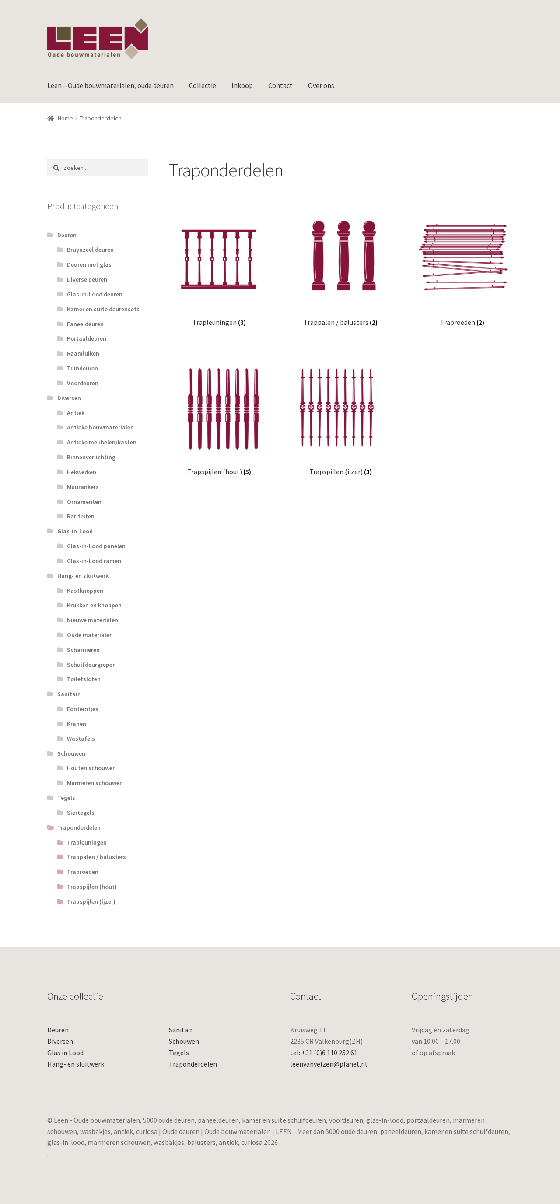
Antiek (75, 413)
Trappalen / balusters (96, 857)
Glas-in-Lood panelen (96, 546)
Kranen (76, 724)
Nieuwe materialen (92, 620)
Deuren (67, 235)
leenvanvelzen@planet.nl (328, 1064)
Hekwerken (81, 472)
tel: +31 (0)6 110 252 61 (323, 1052)
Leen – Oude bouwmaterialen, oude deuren (110, 85)
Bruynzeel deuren (90, 249)
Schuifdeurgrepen (91, 665)
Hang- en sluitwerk (82, 576)
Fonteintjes (82, 709)
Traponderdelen (79, 827)
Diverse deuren (87, 279)
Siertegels (80, 813)
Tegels (66, 798)
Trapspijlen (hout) (92, 887)
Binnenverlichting (91, 457)
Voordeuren (82, 383)
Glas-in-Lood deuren (94, 294)
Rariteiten (80, 516)
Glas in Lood (65, 1052)
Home (65, 118)
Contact (280, 85)
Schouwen (71, 753)
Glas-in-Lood (75, 531)
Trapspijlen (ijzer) (91, 901)
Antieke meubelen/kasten (101, 442)
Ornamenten (84, 502)
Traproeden (82, 872)
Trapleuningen (87, 842)
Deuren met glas (89, 264)
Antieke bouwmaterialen (100, 427)
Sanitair (68, 694)
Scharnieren (83, 650)
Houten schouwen (91, 768)
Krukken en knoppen (94, 605)
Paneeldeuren (85, 324)
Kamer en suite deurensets (103, 309)
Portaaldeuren (86, 338)
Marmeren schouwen (95, 783)
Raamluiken (83, 353)
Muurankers (83, 487)
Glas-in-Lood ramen (94, 561)
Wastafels (81, 739)
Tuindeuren (82, 368)
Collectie (202, 85)
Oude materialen (90, 635)
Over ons (321, 85)
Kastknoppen (85, 591)
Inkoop (242, 85)
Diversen (69, 398)
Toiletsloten (84, 679)
